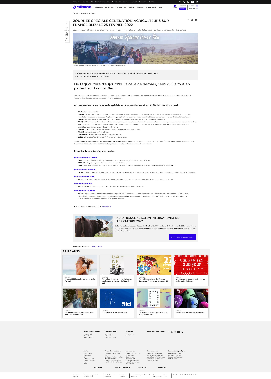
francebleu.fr (106, 206)
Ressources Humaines (92, 331)
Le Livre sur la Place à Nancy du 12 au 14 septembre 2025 (153, 313)
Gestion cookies (122, 375)
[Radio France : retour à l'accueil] (82, 7)
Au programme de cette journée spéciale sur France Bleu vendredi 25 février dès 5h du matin (117, 73)
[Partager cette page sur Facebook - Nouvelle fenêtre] (188, 20)
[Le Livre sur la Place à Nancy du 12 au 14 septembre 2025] (154, 298)
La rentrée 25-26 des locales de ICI (115, 312)
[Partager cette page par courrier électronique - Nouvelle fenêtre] (196, 20)
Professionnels (152, 351)
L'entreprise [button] (99, 7)
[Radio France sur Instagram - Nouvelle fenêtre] (188, 2)
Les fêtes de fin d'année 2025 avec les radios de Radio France (190, 280)
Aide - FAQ (108, 334)
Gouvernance (130, 357)
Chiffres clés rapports (133, 354)
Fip (120, 2)
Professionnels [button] (121, 7)
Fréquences (66, 30)
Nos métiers (88, 336)
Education (98, 367)
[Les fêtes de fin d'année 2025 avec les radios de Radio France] (191, 265)
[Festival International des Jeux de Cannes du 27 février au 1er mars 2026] (154, 265)
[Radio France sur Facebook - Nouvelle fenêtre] (180, 2)
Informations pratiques (176, 351)
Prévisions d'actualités (154, 358)
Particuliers (162, 367)
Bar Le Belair (172, 358)
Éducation (140, 7)
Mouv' (125, 2)
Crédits (175, 375)
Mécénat (131, 7)
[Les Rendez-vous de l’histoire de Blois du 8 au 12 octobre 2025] (80, 298)
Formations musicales (113, 351)
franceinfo (86, 2)
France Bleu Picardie (84, 177)
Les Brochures (131, 336)
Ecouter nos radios (174, 355)
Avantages (183, 8)
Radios (86, 351)
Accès (66, 35)
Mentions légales (76, 375)
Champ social (151, 7)
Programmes (96, 247)
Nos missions (130, 358)
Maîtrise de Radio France (113, 362)
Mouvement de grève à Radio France (190, 312)
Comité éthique (110, 337)
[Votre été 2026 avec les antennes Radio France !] (80, 265)
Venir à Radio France (175, 354)
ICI (92, 2)
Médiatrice (108, 336)
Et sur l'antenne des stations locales (93, 76)
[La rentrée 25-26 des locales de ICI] (117, 298)
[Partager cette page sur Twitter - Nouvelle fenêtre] (192, 20)
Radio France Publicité (155, 355)
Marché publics (152, 360)
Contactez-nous (110, 331)
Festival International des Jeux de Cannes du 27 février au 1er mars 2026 (153, 280)
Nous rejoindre (89, 337)
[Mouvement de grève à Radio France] (191, 298)
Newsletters (182, 5)
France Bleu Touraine (84, 191)
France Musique (112, 2)
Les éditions (192, 8)
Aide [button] (67, 25)
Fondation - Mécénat (123, 367)
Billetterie (191, 5)
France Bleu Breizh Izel (85, 157)
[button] (174, 6)
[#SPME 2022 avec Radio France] (94, 227)
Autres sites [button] (151, 2)
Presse (160, 7)
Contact (66, 40)
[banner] (135, 2)
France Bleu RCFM (83, 184)
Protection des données (110, 375)
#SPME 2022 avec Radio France (182, 237)
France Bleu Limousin (84, 170)
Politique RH (88, 334)
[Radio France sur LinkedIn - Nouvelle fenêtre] (182, 332)
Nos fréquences (157, 375)
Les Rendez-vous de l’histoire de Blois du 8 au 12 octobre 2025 (79, 313)
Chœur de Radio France (113, 360)
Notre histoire (130, 363)
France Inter (77, 2)
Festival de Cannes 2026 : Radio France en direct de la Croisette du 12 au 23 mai (117, 281)
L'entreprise (130, 351)
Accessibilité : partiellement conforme (140, 375)
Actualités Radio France (156, 331)
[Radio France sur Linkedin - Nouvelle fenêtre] (197, 2)
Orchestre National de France (112, 354)
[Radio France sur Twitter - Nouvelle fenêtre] (184, 2)
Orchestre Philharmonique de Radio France (114, 358)
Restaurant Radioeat (175, 357)
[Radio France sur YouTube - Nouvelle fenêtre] (192, 2)
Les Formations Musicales (137, 2)
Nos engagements (132, 360)
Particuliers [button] (109, 7)
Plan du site (166, 375)
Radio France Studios (154, 354)
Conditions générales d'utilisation (91, 375)
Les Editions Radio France (156, 357)
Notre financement (132, 362)
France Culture (100, 2)
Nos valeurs (130, 355)
